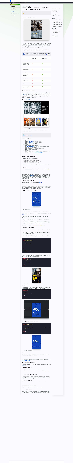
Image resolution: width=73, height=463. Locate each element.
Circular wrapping (54, 29)
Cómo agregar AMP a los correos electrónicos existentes (15, 13)
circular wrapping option (26, 360)
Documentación (23, 6)
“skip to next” (31, 142)
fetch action (32, 175)
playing (38, 151)
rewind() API (24, 365)
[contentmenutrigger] (57, 8)
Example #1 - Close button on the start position (57, 22)
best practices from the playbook (38, 152)
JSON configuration (25, 214)
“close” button (31, 141)
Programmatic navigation (55, 32)
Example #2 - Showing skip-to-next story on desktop (57, 24)
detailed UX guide (24, 94)
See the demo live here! (29, 135)
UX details (28, 99)
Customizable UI (54, 18)
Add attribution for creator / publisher (57, 19)
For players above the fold (55, 35)
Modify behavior (54, 28)
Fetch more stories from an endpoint (57, 15)
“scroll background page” (30, 146)
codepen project (39, 154)
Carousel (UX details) (55, 11)
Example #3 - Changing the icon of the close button (57, 26)
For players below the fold (55, 36)
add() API (40, 182)
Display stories (54, 14)
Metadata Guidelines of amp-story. (39, 225)
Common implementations (55, 10)
